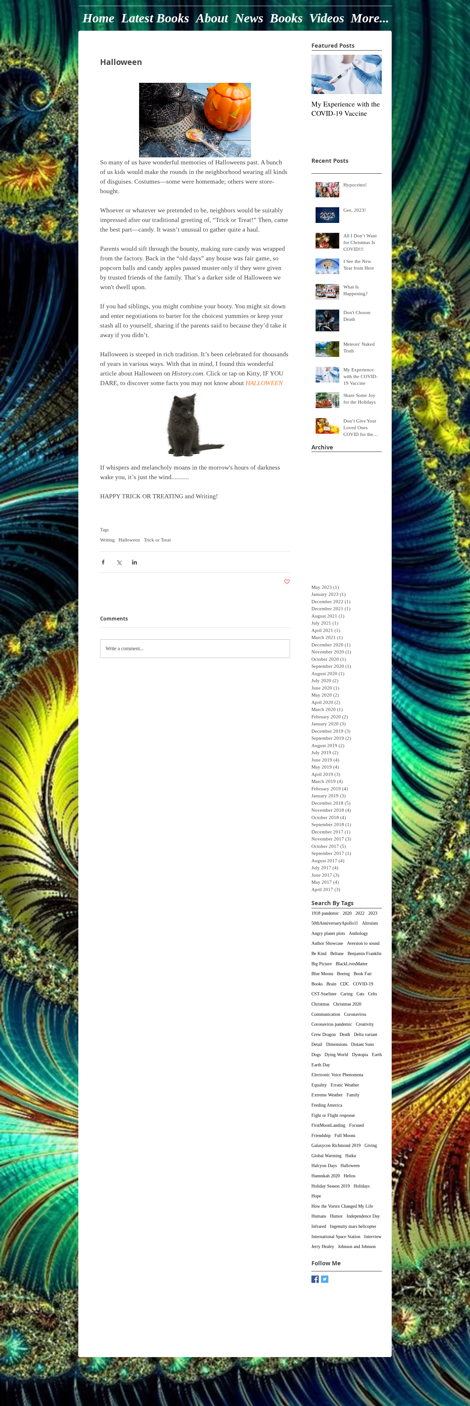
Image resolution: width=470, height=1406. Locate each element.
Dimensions (336, 1044)
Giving (370, 1145)
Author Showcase (327, 943)
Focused (356, 1125)
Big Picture (321, 963)
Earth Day (320, 1064)
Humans (318, 1216)
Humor (336, 1216)
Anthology (358, 933)
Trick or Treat (157, 539)
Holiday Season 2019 (330, 1186)
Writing (107, 539)
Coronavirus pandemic (331, 1024)
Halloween (129, 539)
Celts (372, 993)
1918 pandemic (325, 913)
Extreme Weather (327, 1095)
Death (345, 1034)
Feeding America (326, 1105)
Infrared (318, 1226)
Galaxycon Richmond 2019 (336, 1145)
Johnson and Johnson (357, 1246)
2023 (372, 913)
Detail (316, 1044)
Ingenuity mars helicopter (353, 1226)
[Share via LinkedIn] (134, 562)
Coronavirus (355, 1014)
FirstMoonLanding (328, 1125)
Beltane (337, 953)
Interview (372, 1236)
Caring (347, 993)
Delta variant (365, 1034)
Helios (349, 1175)
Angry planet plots (328, 933)
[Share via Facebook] (103, 562)
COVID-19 (363, 984)
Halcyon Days (324, 1165)
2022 (360, 913)
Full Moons (344, 1135)
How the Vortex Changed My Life (342, 1206)
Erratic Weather (345, 1085)
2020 (347, 913)
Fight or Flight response (333, 1115)
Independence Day (363, 1216)
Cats (360, 993)
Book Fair (363, 973)
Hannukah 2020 (325, 1175)
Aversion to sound (363, 943)
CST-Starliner (324, 993)
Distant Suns (362, 1044)
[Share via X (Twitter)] (119, 562)
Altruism (370, 923)
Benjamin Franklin (364, 953)
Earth (377, 1054)
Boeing (343, 973)
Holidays (362, 1186)
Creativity (365, 1024)
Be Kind (318, 953)
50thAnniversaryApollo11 (334, 923)
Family (353, 1095)
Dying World (336, 1054)
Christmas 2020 (347, 1004)
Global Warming (326, 1155)
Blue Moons (322, 973)
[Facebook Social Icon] (315, 1279)
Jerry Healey (322, 1246)
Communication (325, 1014)
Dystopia (360, 1054)
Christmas (320, 1004)
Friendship (321, 1135)
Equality (319, 1085)
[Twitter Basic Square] (324, 1279)
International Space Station (335, 1236)
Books (317, 984)
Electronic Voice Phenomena (337, 1074)
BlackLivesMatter (352, 963)
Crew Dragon (323, 1034)
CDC (344, 984)
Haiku (350, 1155)
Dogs (316, 1054)
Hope (316, 1196)
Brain (331, 984)
